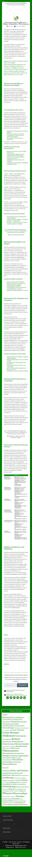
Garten (14, 722)
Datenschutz (7, 832)
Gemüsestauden (19, 726)
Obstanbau (15, 791)
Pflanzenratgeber (6, 796)
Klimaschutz (5, 789)
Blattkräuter (6, 775)
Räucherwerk (6, 799)
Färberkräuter (6, 721)
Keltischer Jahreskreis (22, 787)
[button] (7, 697)
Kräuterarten (7, 742)
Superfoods (23, 756)
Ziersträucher (9, 691)
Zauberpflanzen (20, 802)
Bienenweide (18, 773)
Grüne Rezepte (10, 732)
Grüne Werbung (8, 820)
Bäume (12, 717)
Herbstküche (21, 736)
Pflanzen (20, 694)
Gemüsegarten (14, 782)
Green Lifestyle (17, 730)
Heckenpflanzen (21, 784)
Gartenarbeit (22, 722)
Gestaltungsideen (23, 782)
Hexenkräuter (6, 739)
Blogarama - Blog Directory (16, 847)
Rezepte (20, 796)
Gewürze (14, 784)
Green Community (6, 730)
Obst (3, 748)
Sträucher (21, 690)
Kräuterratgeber (19, 789)
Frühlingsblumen (17, 778)
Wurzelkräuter (11, 802)
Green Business (25, 728)
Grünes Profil (7, 816)
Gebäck (18, 780)
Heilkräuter (9, 735)
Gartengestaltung (7, 724)
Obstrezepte (15, 748)
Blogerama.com (20, 845)
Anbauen (6, 771)
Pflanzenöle (13, 796)
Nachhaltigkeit (5, 791)
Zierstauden (7, 762)
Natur (11, 791)
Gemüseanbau (5, 782)
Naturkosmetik (21, 746)
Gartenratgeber (11, 780)
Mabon (24, 789)
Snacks (21, 799)
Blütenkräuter (16, 775)
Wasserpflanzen (7, 758)
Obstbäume (8, 748)
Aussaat (5, 773)
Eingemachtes (25, 775)
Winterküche (17, 760)
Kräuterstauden (22, 744)
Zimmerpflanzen (9, 764)
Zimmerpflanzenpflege (10, 804)
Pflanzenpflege (10, 695)
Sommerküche (19, 753)
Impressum (6, 828)
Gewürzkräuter (8, 728)
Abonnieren (22, 685)
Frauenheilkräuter (7, 719)
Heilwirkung (8, 786)
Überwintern (23, 695)
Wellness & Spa (16, 758)
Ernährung (7, 778)
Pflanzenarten (15, 690)
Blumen (6, 717)
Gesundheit (6, 784)
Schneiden (17, 695)
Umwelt (4, 802)
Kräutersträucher (6, 746)
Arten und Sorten (19, 770)
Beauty (11, 773)
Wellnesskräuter (7, 760)
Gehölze (16, 694)
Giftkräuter (17, 728)
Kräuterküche (17, 742)
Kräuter (16, 739)
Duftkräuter (20, 717)
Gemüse (16, 724)
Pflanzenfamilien (8, 753)
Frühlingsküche (17, 719)
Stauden (6, 756)
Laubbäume (12, 746)
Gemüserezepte (7, 726)
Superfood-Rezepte (20, 801)
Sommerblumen (8, 801)
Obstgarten (22, 791)
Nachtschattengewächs (10, 114)
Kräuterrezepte (8, 744)
